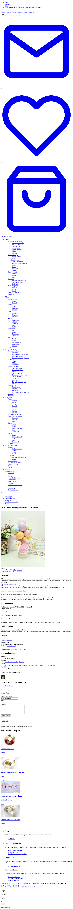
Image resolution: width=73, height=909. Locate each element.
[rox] (3, 678)
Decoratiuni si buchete (15, 462)
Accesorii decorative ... (15, 241)
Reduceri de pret (13, 490)
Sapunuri (15, 352)
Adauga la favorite (15, 571)
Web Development (36, 887)
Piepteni (14, 253)
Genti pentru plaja (17, 262)
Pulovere (14, 401)
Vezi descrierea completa (8, 584)
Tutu (13, 430)
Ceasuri (14, 303)
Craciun (14, 361)
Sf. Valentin (15, 364)
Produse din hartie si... (15, 366)
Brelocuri (11, 279)
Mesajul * (4, 704)
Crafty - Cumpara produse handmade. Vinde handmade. (17, 13)
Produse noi (11, 488)
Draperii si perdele (17, 389)
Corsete (14, 411)
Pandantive (11, 328)
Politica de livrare (6, 615)
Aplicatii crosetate (17, 244)
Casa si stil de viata (10, 349)
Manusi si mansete (13, 292)
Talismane (15, 335)
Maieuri (14, 407)
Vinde (6, 6)
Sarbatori (11, 359)
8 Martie (14, 363)
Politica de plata (17, 615)
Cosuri (14, 378)
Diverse (14, 310)
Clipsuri (14, 322)
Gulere (14, 277)
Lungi (14, 340)
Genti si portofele (13, 260)
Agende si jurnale (17, 368)
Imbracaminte (9, 397)
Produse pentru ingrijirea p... (20, 354)
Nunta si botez (9, 686)
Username (4, 894)
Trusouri (10, 467)
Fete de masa (16, 387)
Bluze (14, 402)
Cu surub (15, 323)
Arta (6, 296)
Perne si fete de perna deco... (20, 392)
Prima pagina (8, 497)
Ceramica (11, 395)
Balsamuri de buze (17, 356)
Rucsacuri (15, 268)
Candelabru (15, 320)
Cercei (10, 318)
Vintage (10, 483)
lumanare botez (9, 665)
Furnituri (7, 469)
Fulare (14, 275)
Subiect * (3, 700)
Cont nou (7, 4)
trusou (53, 665)
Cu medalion (16, 344)
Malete (14, 409)
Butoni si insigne (13, 255)
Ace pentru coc (16, 248)
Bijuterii (7, 298)
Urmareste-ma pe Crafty (18, 649)
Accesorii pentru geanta (19, 280)
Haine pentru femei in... (15, 414)
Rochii (10, 433)
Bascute (14, 287)
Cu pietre (15, 308)
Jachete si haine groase (15, 416)
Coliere (10, 337)
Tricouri (14, 404)
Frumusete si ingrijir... (14, 351)
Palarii (14, 291)
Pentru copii (12, 481)
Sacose (14, 270)
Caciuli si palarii (13, 286)
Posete (14, 267)
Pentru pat (15, 390)
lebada (49, 665)
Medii (14, 339)
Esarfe (14, 274)
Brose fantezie (16, 256)
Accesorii (7, 239)
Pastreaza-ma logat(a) (9, 902)
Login (6, 2)
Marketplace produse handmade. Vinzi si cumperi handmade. (23, 7)
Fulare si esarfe (12, 272)
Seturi (10, 347)
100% (11, 646)
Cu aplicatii (15, 431)
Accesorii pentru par (14, 246)
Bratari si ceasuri (13, 299)
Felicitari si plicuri (17, 370)
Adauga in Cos (17, 570)
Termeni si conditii (6, 887)
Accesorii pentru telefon (19, 282)
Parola (3, 898)
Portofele (15, 265)
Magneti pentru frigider (19, 382)
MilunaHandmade (10, 498)
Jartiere (14, 459)
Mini (13, 438)
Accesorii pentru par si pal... (20, 457)
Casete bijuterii (16, 377)
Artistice (14, 330)
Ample (14, 425)
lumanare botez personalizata (37, 665)
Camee (14, 306)
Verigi (14, 327)
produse (7, 500)
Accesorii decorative (18, 243)
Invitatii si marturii (13, 464)
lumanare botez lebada (21, 665)
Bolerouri (15, 418)
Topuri (10, 399)
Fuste (10, 423)
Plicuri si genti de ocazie (19, 263)
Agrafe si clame (17, 249)
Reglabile (15, 313)
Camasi (14, 406)
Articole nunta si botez (11, 445)
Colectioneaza (5, 571)
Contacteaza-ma (5, 649)
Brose (10, 304)
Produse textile (12, 385)
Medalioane (15, 334)
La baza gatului (16, 342)
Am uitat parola (5, 907)
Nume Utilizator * (6, 696)
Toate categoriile (9, 471)
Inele (9, 311)
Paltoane (14, 419)
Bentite (14, 251)
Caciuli (14, 289)
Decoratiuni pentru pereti (19, 375)
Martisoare (11, 294)
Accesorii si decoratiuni (15, 373)
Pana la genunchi (17, 428)
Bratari (14, 301)
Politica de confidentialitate (21, 887)
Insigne (14, 258)
